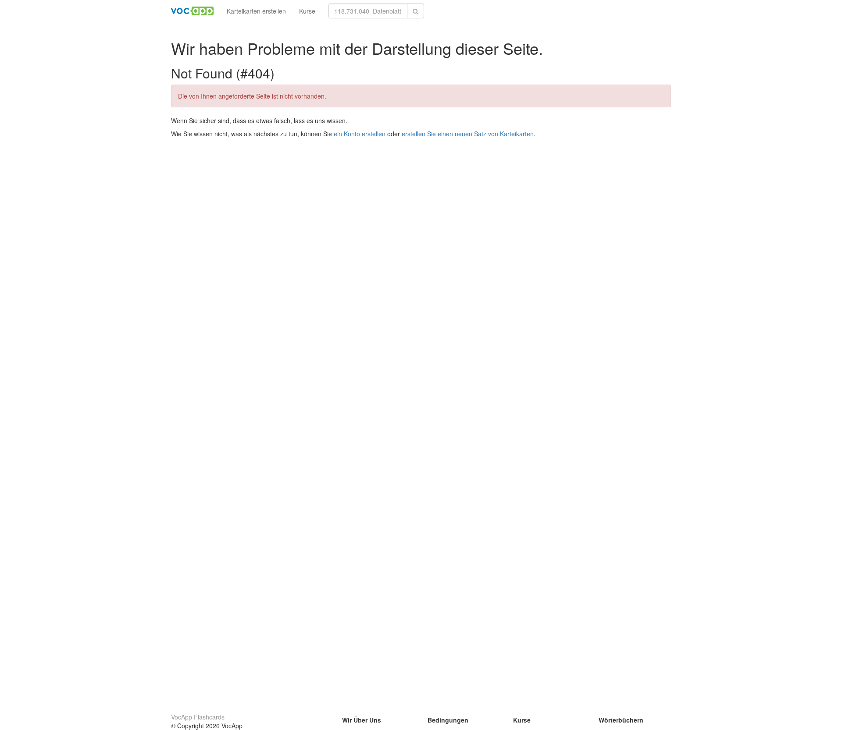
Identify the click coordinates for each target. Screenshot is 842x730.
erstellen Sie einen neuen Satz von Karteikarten (468, 133)
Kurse (307, 11)
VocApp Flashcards (198, 716)
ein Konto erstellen (359, 133)
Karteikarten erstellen (256, 11)
